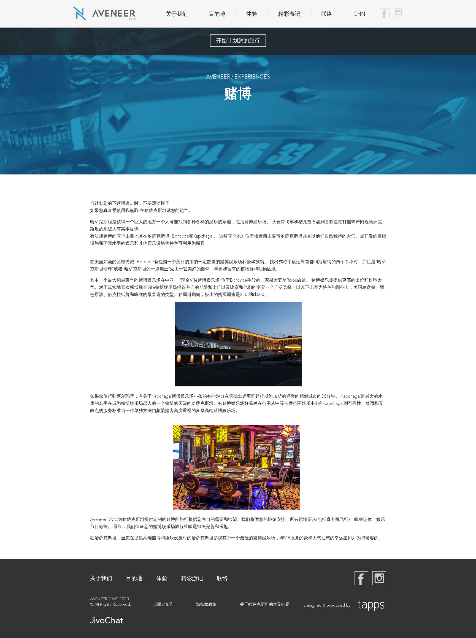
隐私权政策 (206, 604)
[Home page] (104, 18)
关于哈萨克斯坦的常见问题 (265, 604)
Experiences (252, 76)
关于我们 (177, 13)
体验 (251, 13)
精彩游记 (289, 13)
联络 (326, 13)
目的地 (217, 13)
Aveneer (218, 76)
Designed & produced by (327, 605)
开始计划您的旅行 (238, 40)
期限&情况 (162, 604)
